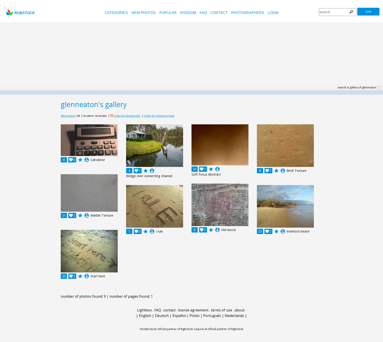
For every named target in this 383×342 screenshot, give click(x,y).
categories (116, 13)
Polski (194, 315)
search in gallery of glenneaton (357, 87)
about (239, 310)
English (145, 315)
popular (168, 13)
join (368, 12)
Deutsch (162, 315)
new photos (143, 13)
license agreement (193, 310)
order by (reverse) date (159, 116)
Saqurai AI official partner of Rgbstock (218, 329)
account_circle (86, 159)
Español (179, 315)
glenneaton (68, 116)
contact (219, 13)
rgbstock (24, 13)
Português (212, 315)
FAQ (203, 13)
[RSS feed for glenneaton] (111, 116)
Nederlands (234, 315)
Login (273, 13)
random (188, 13)
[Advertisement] (191, 55)
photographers (247, 13)
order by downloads (126, 116)
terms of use (221, 310)
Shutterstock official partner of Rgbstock (166, 329)
